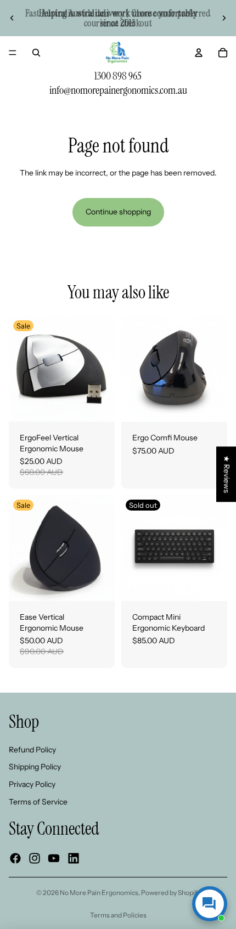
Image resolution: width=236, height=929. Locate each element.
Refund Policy (32, 750)
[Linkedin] (73, 858)
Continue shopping (118, 212)
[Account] (199, 53)
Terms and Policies (118, 915)
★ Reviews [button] (227, 474)
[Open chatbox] (209, 903)
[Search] (36, 53)
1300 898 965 (118, 76)
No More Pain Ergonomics (99, 892)
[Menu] (12, 52)
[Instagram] (34, 858)
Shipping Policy (35, 767)
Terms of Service (38, 802)
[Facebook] (15, 858)
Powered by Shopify (170, 892)
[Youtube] (53, 858)
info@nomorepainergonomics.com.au (118, 90)
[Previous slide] (12, 18)
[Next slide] (224, 18)
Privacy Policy (32, 784)
